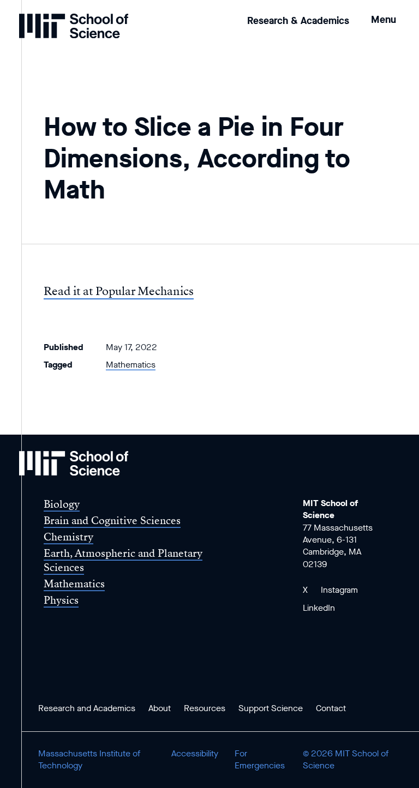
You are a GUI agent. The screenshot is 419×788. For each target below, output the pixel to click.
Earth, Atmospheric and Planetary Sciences (123, 560)
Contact (331, 708)
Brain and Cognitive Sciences (112, 520)
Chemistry (68, 537)
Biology (62, 504)
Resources (204, 708)
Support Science (270, 708)
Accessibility (194, 753)
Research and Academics (86, 708)
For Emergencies (260, 759)
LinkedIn (319, 607)
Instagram (339, 589)
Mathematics (130, 364)
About (159, 708)
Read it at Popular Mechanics (119, 291)
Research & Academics (298, 20)
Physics (61, 600)
